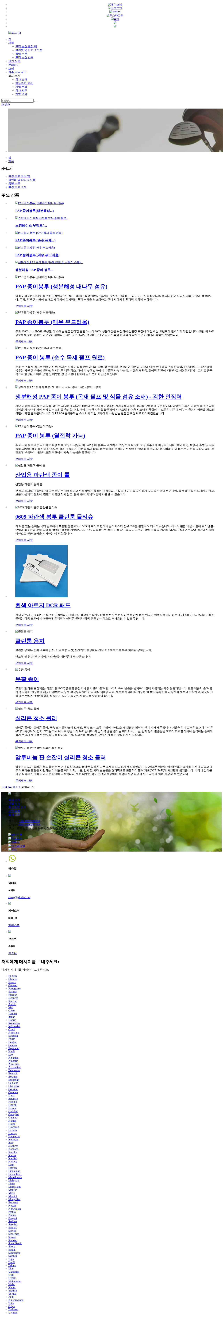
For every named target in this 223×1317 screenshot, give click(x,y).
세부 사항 (27, 305)
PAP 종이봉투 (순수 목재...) (35, 240)
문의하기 (14, 64)
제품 (11, 42)
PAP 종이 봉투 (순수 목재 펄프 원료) (60, 357)
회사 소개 (21, 79)
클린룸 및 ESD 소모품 (28, 50)
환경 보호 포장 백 (26, 46)
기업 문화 (21, 86)
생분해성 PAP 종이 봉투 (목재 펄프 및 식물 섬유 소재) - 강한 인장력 (98, 396)
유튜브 (12, 953)
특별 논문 (21, 53)
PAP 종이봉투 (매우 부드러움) (37, 255)
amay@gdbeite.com (29, 824)
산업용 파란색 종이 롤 (42, 475)
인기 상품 (14, 61)
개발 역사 (21, 94)
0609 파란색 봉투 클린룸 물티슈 (54, 517)
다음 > (14, 786)
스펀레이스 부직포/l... (31, 225)
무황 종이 (27, 679)
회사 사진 (21, 90)
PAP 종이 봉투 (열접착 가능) (50, 435)
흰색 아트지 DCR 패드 (43, 605)
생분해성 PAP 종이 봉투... (34, 270)
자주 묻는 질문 (17, 72)
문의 (18, 305)
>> (19, 786)
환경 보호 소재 (24, 57)
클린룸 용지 (30, 641)
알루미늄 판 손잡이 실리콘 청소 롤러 (60, 757)
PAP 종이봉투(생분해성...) (34, 211)
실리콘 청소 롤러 (36, 718)
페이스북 (14, 925)
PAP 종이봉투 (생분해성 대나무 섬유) (61, 286)
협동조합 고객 (24, 83)
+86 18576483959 (29, 821)
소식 (11, 68)
